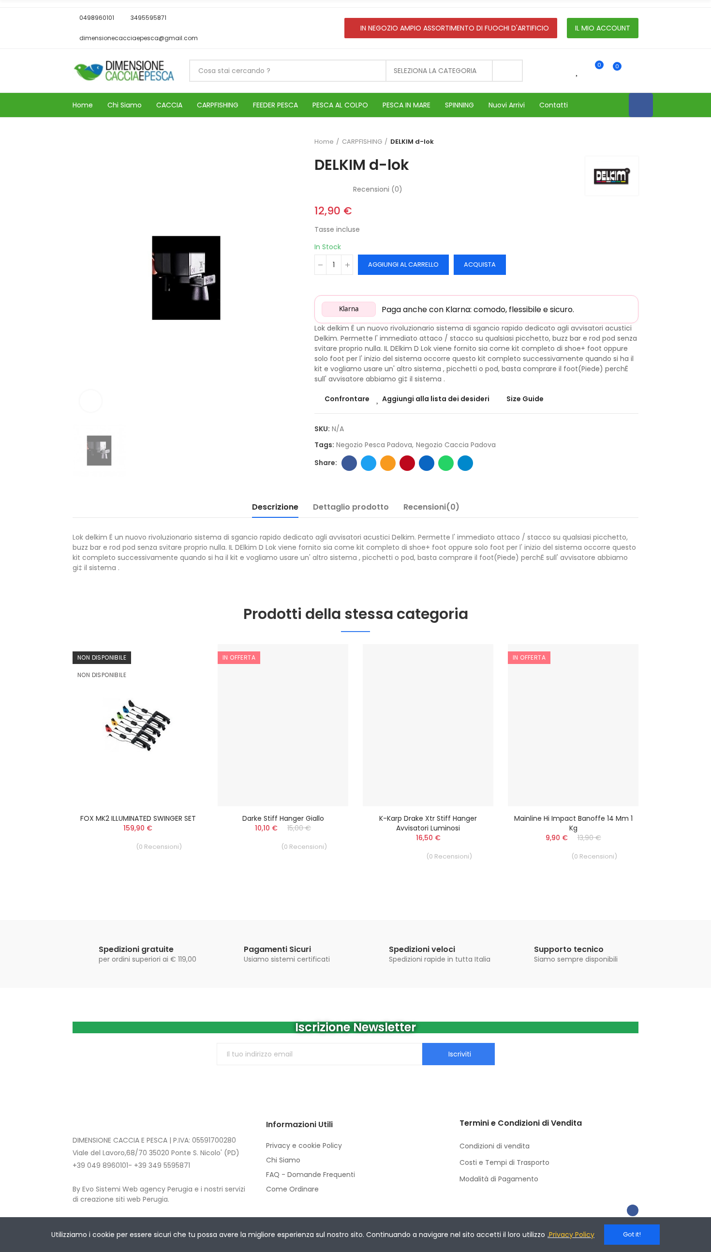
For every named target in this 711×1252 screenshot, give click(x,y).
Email (388, 463)
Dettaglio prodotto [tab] (351, 507)
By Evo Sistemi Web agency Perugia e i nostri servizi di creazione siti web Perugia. (159, 1194)
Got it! (632, 1234)
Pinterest (407, 463)
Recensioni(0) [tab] (431, 507)
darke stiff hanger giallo (283, 818)
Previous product (607, 142)
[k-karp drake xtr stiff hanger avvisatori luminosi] (428, 725)
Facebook (349, 463)
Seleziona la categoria (435, 70)
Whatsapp (446, 463)
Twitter (368, 463)
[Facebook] (641, 105)
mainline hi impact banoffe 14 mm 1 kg (573, 823)
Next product (631, 142)
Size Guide (525, 399)
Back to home (619, 142)
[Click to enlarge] (91, 401)
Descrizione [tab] (275, 507)
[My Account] (633, 71)
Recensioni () (377, 189)
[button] (93, 18)
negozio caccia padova (456, 445)
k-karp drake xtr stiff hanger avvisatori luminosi (428, 823)
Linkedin (426, 463)
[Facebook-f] (632, 1210)
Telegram (465, 463)
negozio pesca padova (374, 445)
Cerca (507, 71)
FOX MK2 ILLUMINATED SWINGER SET (138, 818)
